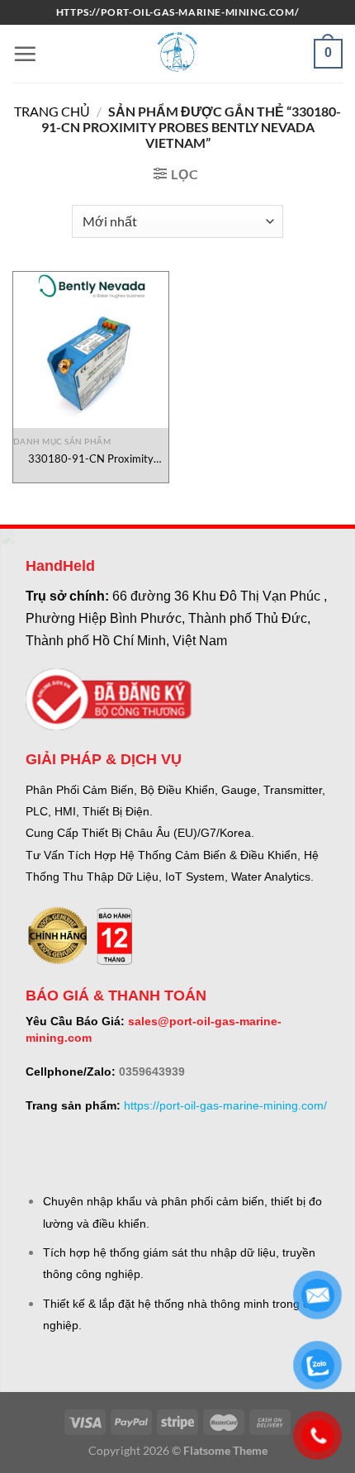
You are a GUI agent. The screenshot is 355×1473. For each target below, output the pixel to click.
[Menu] (24, 54)
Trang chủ (52, 111)
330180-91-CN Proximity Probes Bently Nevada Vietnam (91, 459)
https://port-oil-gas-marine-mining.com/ (225, 1105)
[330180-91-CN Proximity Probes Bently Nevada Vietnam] (90, 349)
